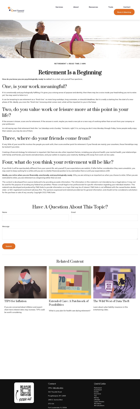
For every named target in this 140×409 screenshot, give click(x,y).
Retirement (98, 388)
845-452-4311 (58, 388)
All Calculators (99, 405)
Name (4, 212)
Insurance (97, 394)
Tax (95, 396)
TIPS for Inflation (15, 301)
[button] (59, 7)
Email (73, 212)
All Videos (97, 404)
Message (5, 226)
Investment (98, 390)
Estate (96, 392)
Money (96, 398)
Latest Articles (99, 402)
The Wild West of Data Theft (111, 301)
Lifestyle (97, 400)
